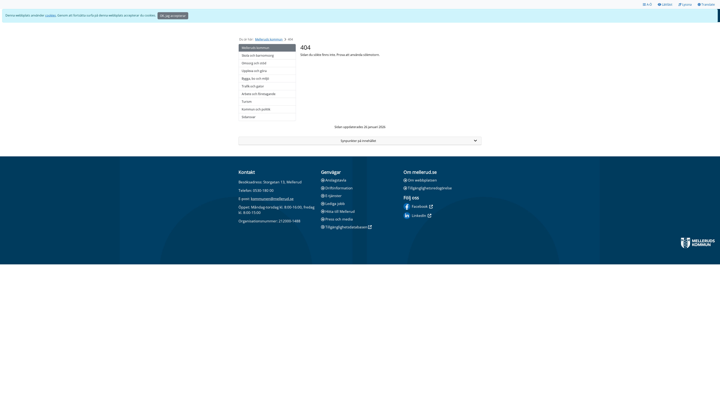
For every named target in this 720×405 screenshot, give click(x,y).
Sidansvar (249, 117)
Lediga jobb (335, 203)
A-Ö (649, 4)
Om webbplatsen (422, 180)
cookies (50, 15)
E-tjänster (333, 195)
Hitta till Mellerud (340, 211)
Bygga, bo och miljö (255, 78)
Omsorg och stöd (254, 63)
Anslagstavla (335, 180)
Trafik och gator (253, 86)
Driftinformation (339, 187)
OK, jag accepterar (173, 16)
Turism (247, 102)
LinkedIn (419, 215)
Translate (708, 4)
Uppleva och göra (254, 71)
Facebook (420, 206)
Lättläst (667, 4)
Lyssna (687, 4)
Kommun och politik (256, 109)
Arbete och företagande (258, 94)
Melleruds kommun (269, 39)
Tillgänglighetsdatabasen (346, 227)
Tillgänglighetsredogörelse (430, 187)
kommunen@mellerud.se (272, 198)
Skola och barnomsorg (258, 55)
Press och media (339, 219)
